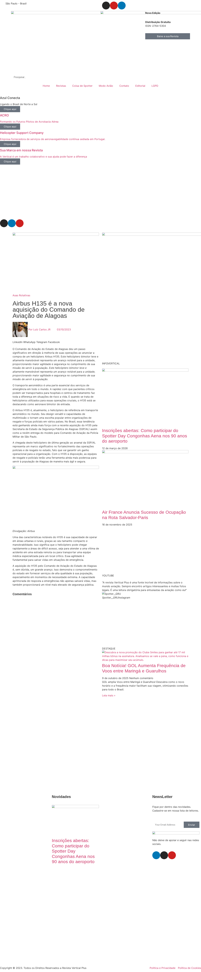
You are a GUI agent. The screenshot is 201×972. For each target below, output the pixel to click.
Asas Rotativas (21, 295)
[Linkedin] (122, 5)
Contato (124, 85)
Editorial (140, 85)
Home (46, 85)
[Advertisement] (94, 193)
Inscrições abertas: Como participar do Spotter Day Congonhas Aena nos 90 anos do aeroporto (144, 436)
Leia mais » (108, 695)
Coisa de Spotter (82, 85)
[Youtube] (114, 5)
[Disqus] (56, 638)
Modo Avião (106, 85)
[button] (17, 342)
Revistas (61, 85)
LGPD (155, 85)
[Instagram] (106, 5)
